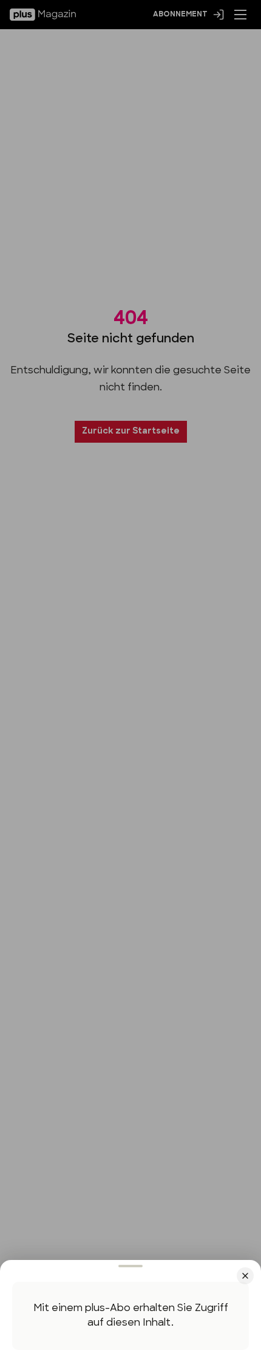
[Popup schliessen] (130, 683)
